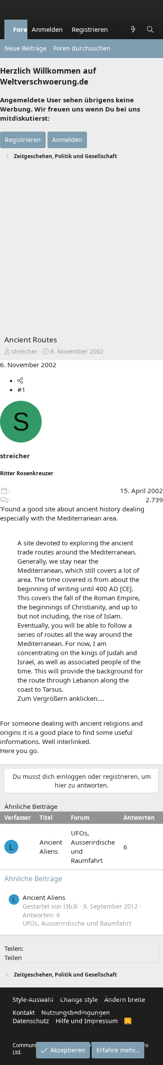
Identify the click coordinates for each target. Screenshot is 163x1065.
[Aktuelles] (132, 29)
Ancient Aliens (51, 846)
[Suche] (150, 29)
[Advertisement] (81, 248)
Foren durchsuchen (81, 48)
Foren (22, 29)
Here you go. (19, 750)
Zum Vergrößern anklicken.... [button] (60, 698)
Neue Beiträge (25, 48)
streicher (24, 351)
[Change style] (116, 25)
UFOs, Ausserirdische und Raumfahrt (77, 923)
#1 (21, 389)
